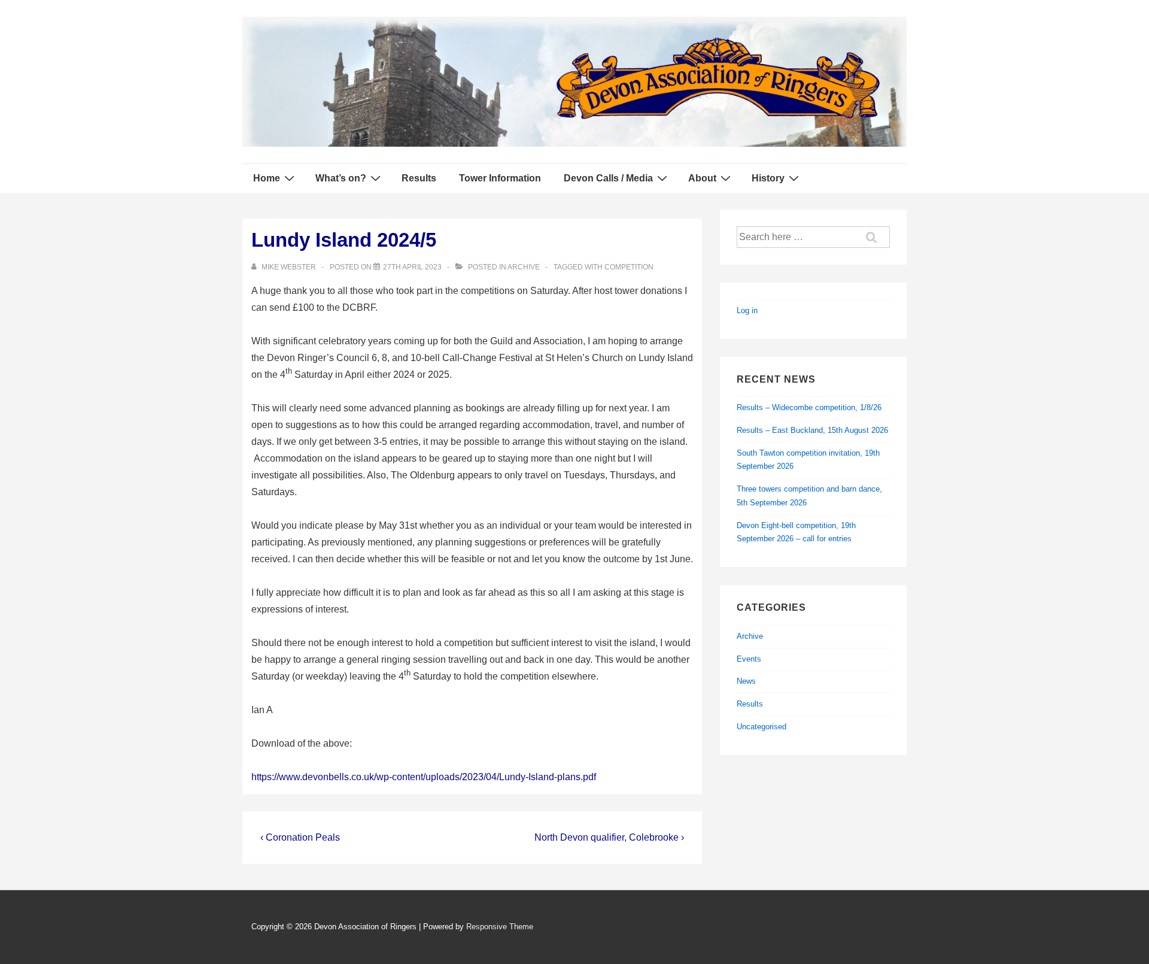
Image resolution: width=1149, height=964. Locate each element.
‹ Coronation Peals (300, 837)
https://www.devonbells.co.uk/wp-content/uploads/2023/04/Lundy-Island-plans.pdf (423, 777)
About (702, 178)
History (768, 178)
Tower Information (500, 178)
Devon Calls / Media (608, 178)
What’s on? (340, 178)
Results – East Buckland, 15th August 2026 (812, 430)
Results (419, 178)
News (746, 681)
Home (266, 178)
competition (628, 267)
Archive (523, 267)
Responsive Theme (499, 926)
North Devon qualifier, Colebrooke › (609, 837)
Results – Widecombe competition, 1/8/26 (809, 407)
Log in (747, 310)
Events (749, 658)
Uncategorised (761, 726)
